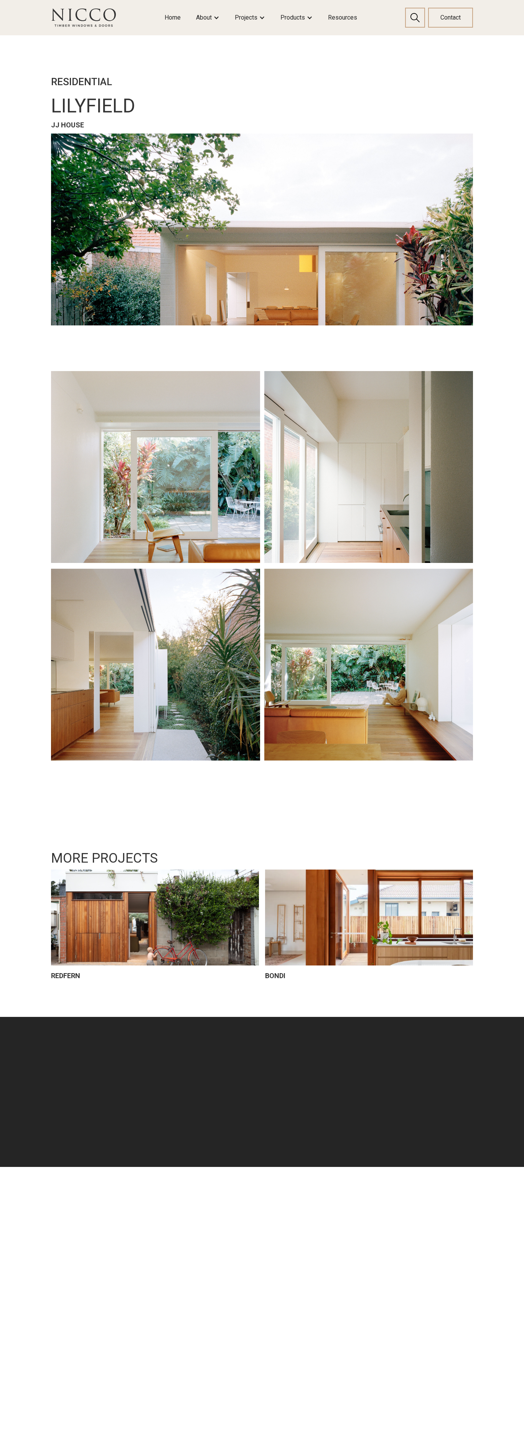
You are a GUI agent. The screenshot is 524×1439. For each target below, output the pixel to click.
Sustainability (184, 1298)
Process (177, 1245)
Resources (342, 17)
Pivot (333, 1316)
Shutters (424, 1210)
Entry (333, 1228)
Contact (450, 17)
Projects (177, 1263)
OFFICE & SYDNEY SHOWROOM (77, 1245)
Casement (261, 1245)
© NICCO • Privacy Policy (86, 1370)
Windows (261, 1210)
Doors (337, 1210)
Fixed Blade (424, 1228)
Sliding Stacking (350, 1281)
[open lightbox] (262, 229)
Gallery (174, 1281)
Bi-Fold (255, 1298)
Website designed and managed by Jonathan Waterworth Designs (129, 1397)
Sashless (259, 1316)
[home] (83, 17)
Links (173, 1210)
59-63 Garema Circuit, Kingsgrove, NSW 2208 (84, 1268)
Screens (258, 1369)
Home (173, 17)
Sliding (255, 1281)
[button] (207, 17)
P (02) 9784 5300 (75, 1287)
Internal (337, 1334)
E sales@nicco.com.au (83, 1300)
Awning (256, 1263)
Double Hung (264, 1228)
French (336, 1298)
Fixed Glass (262, 1351)
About (173, 1228)
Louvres (257, 1334)
